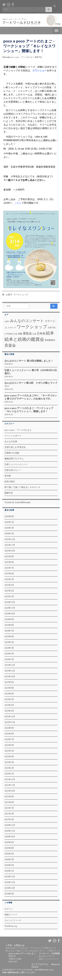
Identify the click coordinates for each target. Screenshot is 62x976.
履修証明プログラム (14, 459)
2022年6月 (9, 745)
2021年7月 (9, 808)
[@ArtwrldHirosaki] (4, 4)
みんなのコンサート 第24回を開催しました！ (29, 360)
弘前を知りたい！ (13, 470)
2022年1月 (9, 774)
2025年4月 (9, 585)
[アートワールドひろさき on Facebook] (13, 4)
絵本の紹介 (10, 481)
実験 (20, 334)
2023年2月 (9, 711)
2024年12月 (10, 602)
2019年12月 (10, 876)
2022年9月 (9, 728)
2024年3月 (9, 648)
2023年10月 (10, 676)
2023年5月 (9, 699)
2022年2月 (9, 768)
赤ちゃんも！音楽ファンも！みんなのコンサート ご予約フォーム (33, 951)
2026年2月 (9, 528)
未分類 (8, 476)
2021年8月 (9, 802)
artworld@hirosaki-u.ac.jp (44, 970)
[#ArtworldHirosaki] (8, 4)
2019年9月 (9, 894)
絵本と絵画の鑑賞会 (24, 339)
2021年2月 (9, 819)
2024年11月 (10, 608)
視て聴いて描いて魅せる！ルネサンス (22, 487)
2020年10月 (10, 836)
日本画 (41, 333)
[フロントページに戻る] (31, 20)
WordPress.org (11, 926)
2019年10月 (10, 888)
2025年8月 (9, 562)
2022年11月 (10, 722)
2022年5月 (9, 751)
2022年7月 (9, 739)
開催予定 (38, 57)
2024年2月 (9, 654)
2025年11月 (10, 545)
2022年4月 (9, 756)
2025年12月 (10, 539)
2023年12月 (10, 665)
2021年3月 (9, 814)
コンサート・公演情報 (49, 953)
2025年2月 (9, 591)
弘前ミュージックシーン (16, 464)
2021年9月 (9, 796)
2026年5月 (9, 522)
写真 (15, 334)
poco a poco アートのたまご (22, 57)
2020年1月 (9, 871)
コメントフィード (13, 920)
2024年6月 (9, 636)
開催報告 (35, 967)
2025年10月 (10, 551)
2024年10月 (10, 614)
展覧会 (27, 333)
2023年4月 (9, 705)
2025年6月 (9, 573)
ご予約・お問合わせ (15, 945)
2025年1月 (9, 596)
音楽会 (10, 345)
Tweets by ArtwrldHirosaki (17, 502)
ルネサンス (12, 327)
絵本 (50, 333)
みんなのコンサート (27, 321)
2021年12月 (10, 779)
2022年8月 (9, 734)
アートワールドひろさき (33, 15)
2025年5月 (9, 579)
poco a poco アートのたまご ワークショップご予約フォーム (31, 948)
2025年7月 (9, 568)
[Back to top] (55, 958)
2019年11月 (10, 882)
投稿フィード (11, 915)
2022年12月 (10, 716)
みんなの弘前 (11, 441)
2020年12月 (10, 825)
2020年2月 (9, 865)
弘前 (34, 334)
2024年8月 (9, 625)
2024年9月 (9, 619)
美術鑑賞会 (50, 340)
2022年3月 (9, 762)
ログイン (9, 909)
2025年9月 (9, 556)
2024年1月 (9, 659)
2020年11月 (10, 831)
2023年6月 (9, 694)
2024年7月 (9, 631)
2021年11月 (10, 785)
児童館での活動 (12, 453)
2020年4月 (9, 854)
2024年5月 (9, 642)
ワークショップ (20, 294)
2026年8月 (9, 516)
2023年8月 (9, 688)
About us (55, 964)
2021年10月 (10, 791)
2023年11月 (10, 671)
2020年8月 (9, 848)
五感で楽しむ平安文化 (15, 447)
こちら (18, 203)
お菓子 (9, 294)
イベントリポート (13, 436)
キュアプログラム (39, 964)
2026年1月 (9, 533)
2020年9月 (9, 842)
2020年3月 (9, 859)
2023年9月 (9, 682)
